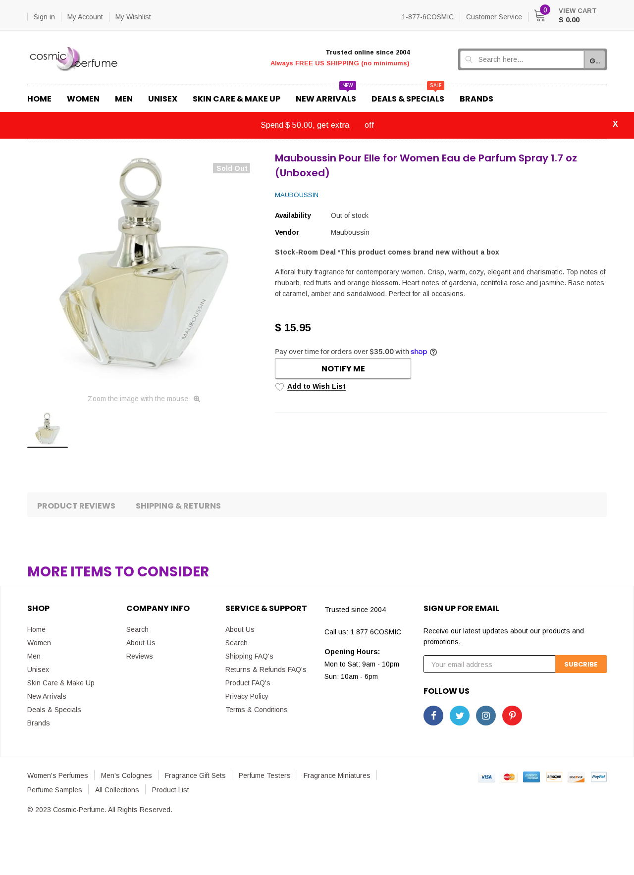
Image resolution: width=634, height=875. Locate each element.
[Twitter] (460, 715)
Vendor (287, 232)
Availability (293, 215)
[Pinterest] (512, 715)
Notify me (343, 368)
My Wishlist (133, 17)
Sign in (44, 17)
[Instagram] (486, 715)
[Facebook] (433, 715)
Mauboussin (296, 195)
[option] (143, 269)
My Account (85, 17)
